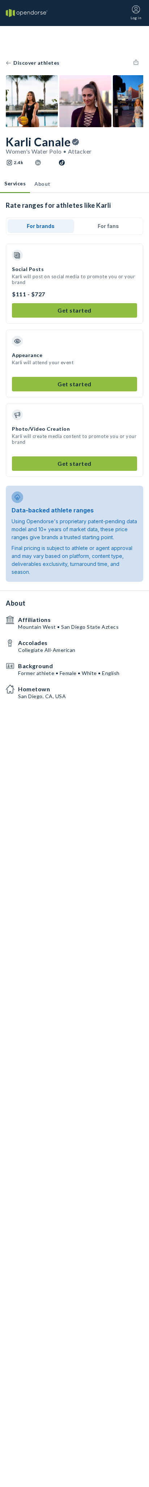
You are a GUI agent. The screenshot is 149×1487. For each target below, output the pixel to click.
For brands (41, 226)
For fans (108, 226)
